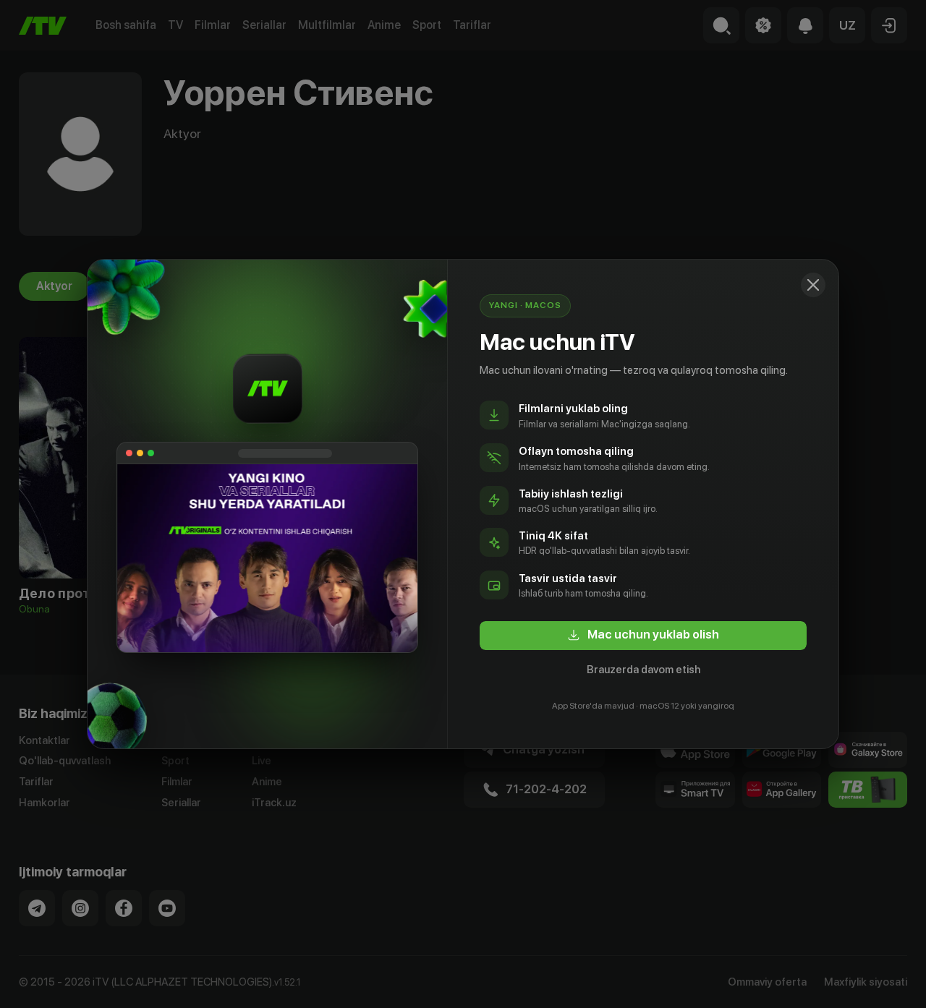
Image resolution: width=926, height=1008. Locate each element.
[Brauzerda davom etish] (813, 285)
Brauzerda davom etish (643, 669)
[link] (643, 635)
